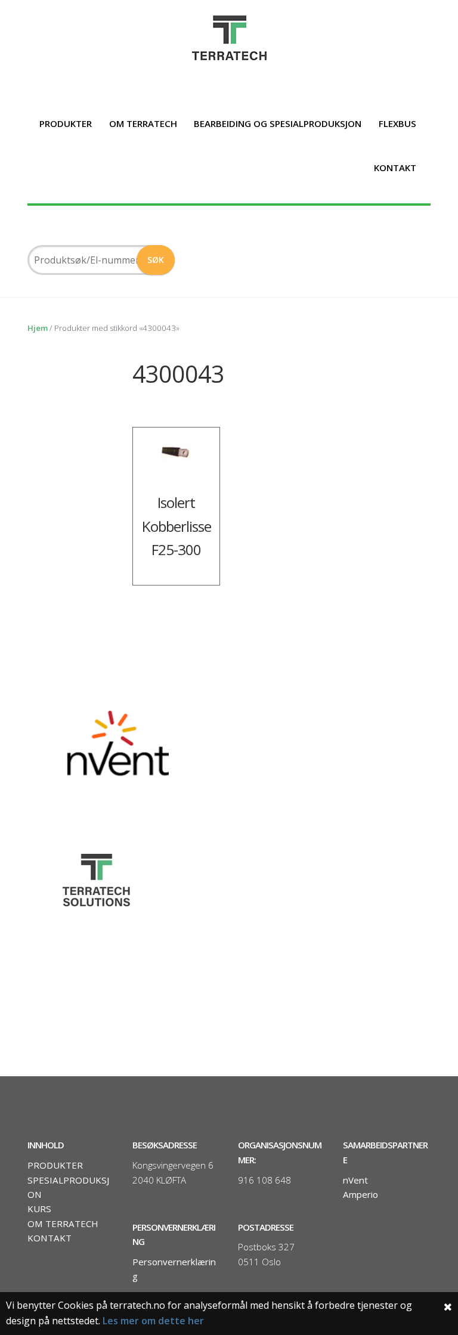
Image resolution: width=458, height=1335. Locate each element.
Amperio (360, 1194)
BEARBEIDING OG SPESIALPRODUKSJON (277, 123)
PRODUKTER (65, 123)
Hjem (37, 328)
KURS (39, 1209)
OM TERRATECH (143, 123)
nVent (355, 1180)
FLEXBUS (397, 123)
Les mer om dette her (153, 1320)
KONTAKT (395, 168)
